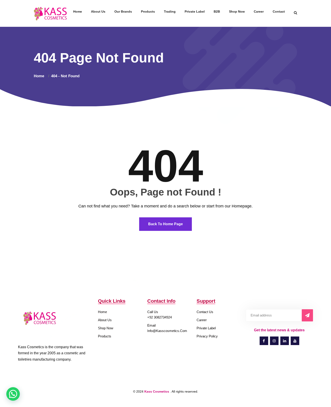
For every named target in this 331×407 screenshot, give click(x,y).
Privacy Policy (207, 336)
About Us (98, 11)
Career (259, 11)
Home (77, 11)
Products (148, 11)
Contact (279, 11)
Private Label (195, 11)
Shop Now (237, 11)
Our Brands (123, 11)
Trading (170, 11)
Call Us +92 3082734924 (159, 314)
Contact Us (205, 312)
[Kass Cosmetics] (51, 13)
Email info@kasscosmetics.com (167, 328)
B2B (217, 11)
